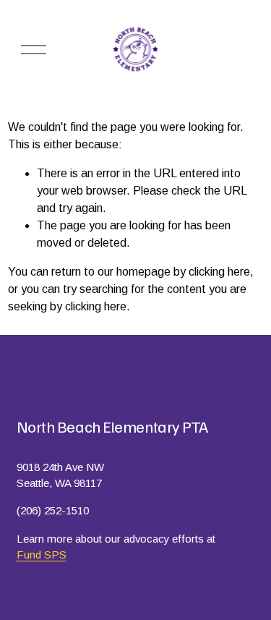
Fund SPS (41, 554)
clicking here (219, 272)
